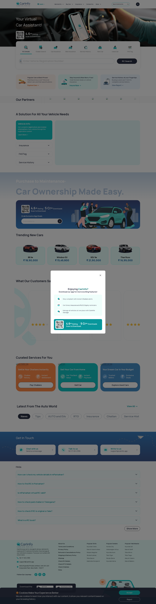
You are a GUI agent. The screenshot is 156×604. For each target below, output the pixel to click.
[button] (78, 279)
